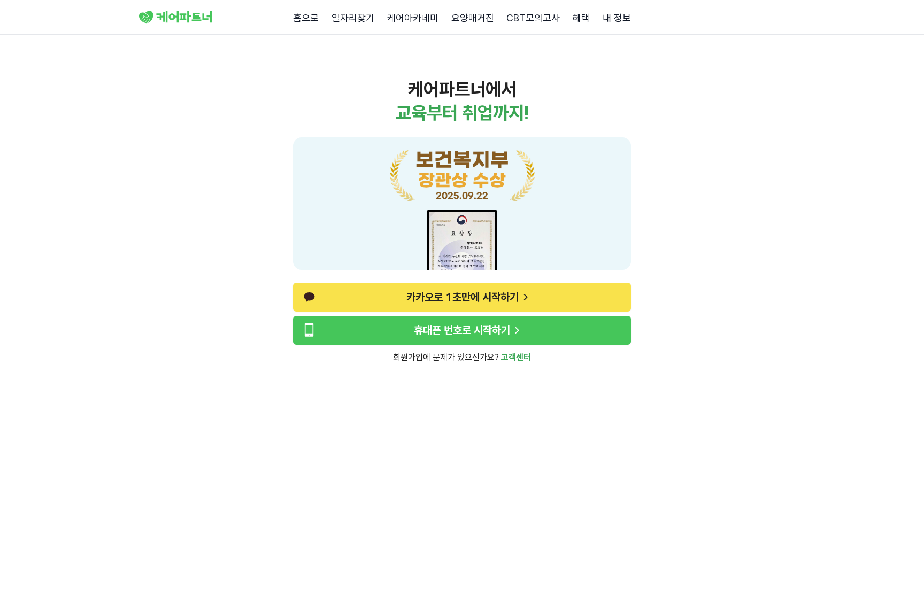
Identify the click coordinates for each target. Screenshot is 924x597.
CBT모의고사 (533, 18)
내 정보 (617, 18)
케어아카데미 (412, 18)
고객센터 (516, 357)
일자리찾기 (353, 18)
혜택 (581, 18)
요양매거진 (472, 18)
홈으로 (306, 18)
